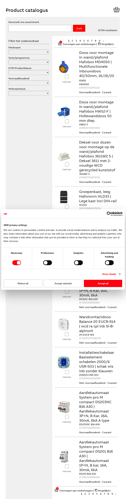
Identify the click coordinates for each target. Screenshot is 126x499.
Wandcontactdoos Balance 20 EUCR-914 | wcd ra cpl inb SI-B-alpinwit (97, 323)
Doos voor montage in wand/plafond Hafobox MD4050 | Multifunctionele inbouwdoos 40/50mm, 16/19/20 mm (96, 66)
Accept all (103, 283)
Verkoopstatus (17, 88)
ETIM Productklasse (20, 68)
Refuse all (23, 283)
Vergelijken (107, 44)
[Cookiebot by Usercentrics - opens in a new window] (109, 214)
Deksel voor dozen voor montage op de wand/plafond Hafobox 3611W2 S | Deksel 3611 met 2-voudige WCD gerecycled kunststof (97, 156)
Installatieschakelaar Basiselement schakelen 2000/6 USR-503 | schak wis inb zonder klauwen (96, 361)
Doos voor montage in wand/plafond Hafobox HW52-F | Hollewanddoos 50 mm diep (96, 111)
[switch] (47, 262)
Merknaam (14, 47)
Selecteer (67, 82)
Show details (109, 274)
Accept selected (63, 283)
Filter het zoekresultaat (23, 41)
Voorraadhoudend (18, 78)
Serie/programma (19, 57)
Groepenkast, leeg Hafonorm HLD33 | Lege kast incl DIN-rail (98, 196)
